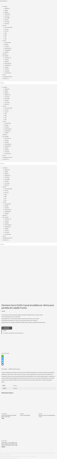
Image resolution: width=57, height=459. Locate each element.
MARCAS (5, 54)
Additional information (14, 369)
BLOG (4, 74)
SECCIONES (5, 55)
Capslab (22, 413)
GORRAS (5, 6)
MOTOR (6, 31)
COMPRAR (6, 328)
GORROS (7, 46)
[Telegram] (28, 362)
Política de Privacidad (17, 456)
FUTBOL (7, 29)
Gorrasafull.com (13, 458)
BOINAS (6, 44)
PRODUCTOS (8, 57)
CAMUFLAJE (7, 14)
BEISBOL (7, 12)
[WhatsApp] (28, 356)
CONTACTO (6, 78)
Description (4, 369)
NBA (6, 35)
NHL (6, 38)
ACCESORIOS (8, 42)
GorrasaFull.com (3, 1)
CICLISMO (7, 16)
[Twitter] (28, 360)
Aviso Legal (27, 456)
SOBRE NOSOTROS (7, 76)
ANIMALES (7, 8)
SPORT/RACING (8, 27)
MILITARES (7, 18)
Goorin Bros (4, 413)
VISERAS (7, 52)
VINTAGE (7, 23)
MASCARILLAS (8, 48)
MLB (6, 33)
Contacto (34, 456)
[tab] (4, 369)
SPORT (5, 25)
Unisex (15, 385)
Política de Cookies (5, 456)
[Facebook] (28, 358)
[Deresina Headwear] (8, 344)
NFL (5, 36)
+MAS (4, 40)
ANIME (6, 10)
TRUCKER (7, 21)
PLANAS (6, 19)
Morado (15, 388)
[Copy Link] (28, 364)
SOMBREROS (8, 50)
